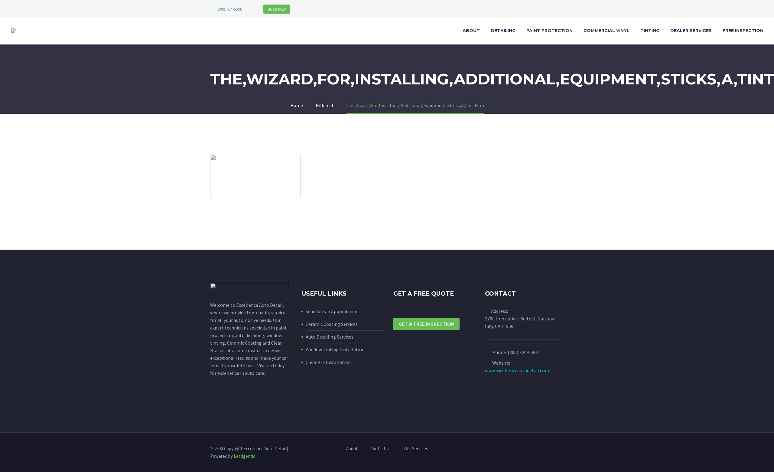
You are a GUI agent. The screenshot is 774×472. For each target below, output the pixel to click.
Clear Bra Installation (328, 362)
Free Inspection (743, 30)
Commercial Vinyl (606, 30)
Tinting (649, 30)
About (471, 30)
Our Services (416, 449)
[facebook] (213, 400)
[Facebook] (554, 449)
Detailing (503, 30)
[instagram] (225, 400)
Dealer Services (691, 30)
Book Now (277, 9)
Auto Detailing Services (329, 337)
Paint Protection (549, 30)
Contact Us (381, 449)
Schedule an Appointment (332, 311)
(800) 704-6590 (229, 9)
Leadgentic (244, 456)
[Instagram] (562, 449)
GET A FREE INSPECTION (426, 324)
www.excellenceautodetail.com (517, 370)
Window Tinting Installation (335, 349)
